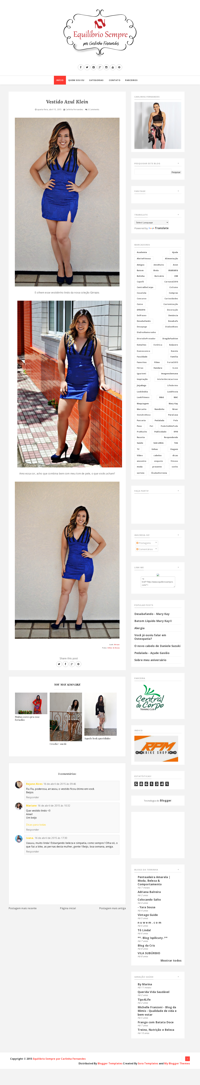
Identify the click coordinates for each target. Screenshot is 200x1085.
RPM (176, 431)
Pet (151, 426)
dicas (175, 455)
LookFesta (172, 391)
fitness (174, 461)
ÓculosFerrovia (159, 473)
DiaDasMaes (171, 326)
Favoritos (142, 362)
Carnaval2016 (171, 281)
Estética (158, 344)
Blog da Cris (146, 945)
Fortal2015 (172, 362)
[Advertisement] (153, 834)
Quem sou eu (76, 80)
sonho (175, 466)
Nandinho (159, 409)
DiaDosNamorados (146, 332)
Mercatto (141, 409)
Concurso (141, 298)
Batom (140, 270)
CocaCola (141, 293)
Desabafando (144, 321)
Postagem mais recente (23, 908)
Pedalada (159, 420)
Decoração (172, 309)
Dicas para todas (36, 824)
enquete (158, 461)
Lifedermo (172, 385)
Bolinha (141, 276)
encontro (141, 461)
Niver (175, 409)
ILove (175, 368)
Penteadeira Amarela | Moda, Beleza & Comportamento (154, 880)
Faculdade (142, 356)
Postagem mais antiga (112, 908)
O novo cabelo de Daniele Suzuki (157, 646)
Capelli (140, 281)
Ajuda (175, 252)
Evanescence (143, 351)
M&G (161, 397)
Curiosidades (171, 298)
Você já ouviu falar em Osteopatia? (150, 637)
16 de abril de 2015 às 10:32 (54, 805)
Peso (139, 426)
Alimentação (171, 258)
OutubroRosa (143, 414)
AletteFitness (144, 258)
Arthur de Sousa (114, 648)
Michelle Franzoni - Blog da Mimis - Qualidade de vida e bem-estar (157, 1010)
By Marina (145, 984)
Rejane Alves (34, 784)
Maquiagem (143, 403)
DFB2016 (141, 309)
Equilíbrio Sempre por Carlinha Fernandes (59, 1058)
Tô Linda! (144, 930)
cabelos (158, 455)
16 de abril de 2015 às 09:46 (59, 784)
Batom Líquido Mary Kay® (153, 621)
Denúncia (173, 315)
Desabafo (173, 321)
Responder (32, 797)
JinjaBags (141, 385)
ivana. (30, 838)
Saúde (140, 443)
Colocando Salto (149, 899)
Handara (158, 368)
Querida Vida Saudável (153, 992)
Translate (162, 228)
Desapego (142, 326)
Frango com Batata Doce (156, 1022)
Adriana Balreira (149, 892)
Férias (140, 368)
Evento (174, 351)
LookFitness (143, 397)
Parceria (141, 420)
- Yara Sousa (146, 907)
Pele (175, 420)
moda (140, 466)
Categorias (96, 80)
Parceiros (131, 80)
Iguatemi (141, 373)
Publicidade (160, 431)
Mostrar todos (170, 960)
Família (174, 356)
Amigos (140, 264)
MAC (176, 397)
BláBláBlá (173, 270)
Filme (157, 362)
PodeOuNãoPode (169, 426)
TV (138, 449)
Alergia (139, 628)
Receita (141, 437)
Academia (142, 252)
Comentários (145, 549)
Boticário (159, 276)
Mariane (31, 805)
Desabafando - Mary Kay (152, 614)
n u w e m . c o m (149, 922)
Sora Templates (148, 1063)
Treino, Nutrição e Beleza (156, 1030)
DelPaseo (141, 315)
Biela (156, 270)
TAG (176, 443)
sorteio (140, 473)
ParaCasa (173, 414)
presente (157, 466)
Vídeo (140, 455)
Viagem (174, 449)
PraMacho (142, 431)
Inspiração (142, 379)
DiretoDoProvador (146, 338)
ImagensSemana (169, 373)
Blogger (165, 800)
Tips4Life (144, 999)
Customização (170, 304)
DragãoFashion (170, 338)
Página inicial (68, 908)
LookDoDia (142, 391)
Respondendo (171, 437)
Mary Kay (173, 403)
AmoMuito (159, 264)
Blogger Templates (110, 1063)
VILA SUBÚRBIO (149, 953)
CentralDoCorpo (145, 287)
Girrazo (94, 292)
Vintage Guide (148, 915)
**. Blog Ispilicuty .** (153, 938)
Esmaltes (141, 344)
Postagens (144, 542)
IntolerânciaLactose (167, 379)
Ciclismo (173, 287)
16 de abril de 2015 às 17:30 (51, 838)
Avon (175, 264)
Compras (173, 293)
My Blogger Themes (177, 1063)
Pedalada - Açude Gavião (152, 653)
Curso (140, 304)
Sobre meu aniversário (150, 660)
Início (60, 80)
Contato (114, 80)
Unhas (155, 449)
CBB (176, 276)
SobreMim (158, 443)
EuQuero (173, 344)
